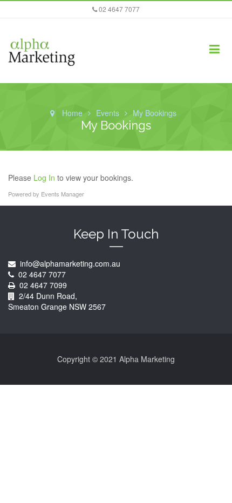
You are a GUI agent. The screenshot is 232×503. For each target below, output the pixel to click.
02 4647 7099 (43, 285)
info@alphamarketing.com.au (69, 263)
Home (72, 112)
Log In (44, 177)
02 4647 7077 (118, 8)
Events (107, 112)
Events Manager (62, 193)
